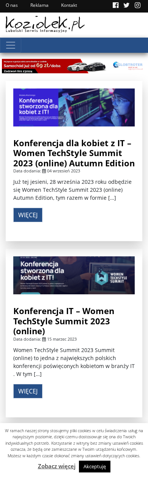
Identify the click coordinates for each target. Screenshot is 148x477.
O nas (12, 5)
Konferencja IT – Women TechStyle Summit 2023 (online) (63, 320)
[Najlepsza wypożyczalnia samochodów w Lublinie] (74, 65)
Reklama (39, 5)
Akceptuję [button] (94, 466)
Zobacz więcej (57, 466)
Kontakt (69, 5)
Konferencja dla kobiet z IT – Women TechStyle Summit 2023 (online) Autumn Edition (74, 153)
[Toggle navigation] (10, 45)
